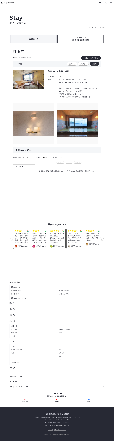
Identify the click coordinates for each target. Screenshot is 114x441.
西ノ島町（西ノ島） (64, 290)
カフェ (60, 359)
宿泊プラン (83, 64)
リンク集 (50, 430)
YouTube (57, 401)
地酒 (12, 353)
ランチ (60, 356)
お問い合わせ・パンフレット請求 (19, 386)
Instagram (25, 401)
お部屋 (94, 64)
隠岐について (15, 287)
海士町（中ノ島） (16, 294)
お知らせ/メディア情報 (16, 376)
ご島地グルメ (62, 353)
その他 (13, 336)
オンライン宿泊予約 (99, 27)
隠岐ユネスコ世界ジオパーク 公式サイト (39, 425)
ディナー (13, 359)
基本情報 (72, 64)
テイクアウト (14, 356)
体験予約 (105, 3)
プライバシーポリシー (60, 430)
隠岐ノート (13, 303)
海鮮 (60, 349)
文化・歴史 (14, 332)
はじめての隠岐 (15, 282)
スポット (12, 321)
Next (101, 239)
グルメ (12, 341)
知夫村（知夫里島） (64, 294)
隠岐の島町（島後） (16, 290)
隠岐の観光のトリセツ (18, 298)
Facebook (88, 401)
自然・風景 (14, 329)
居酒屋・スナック (16, 362)
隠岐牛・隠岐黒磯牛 (16, 349)
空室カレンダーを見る (91, 58)
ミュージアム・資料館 (64, 329)
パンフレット (13, 381)
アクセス (12, 368)
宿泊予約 (100, 3)
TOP (89, 27)
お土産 (60, 332)
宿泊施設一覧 (33, 39)
